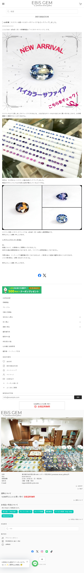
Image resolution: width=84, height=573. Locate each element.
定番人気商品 (7, 312)
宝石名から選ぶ (8, 317)
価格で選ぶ (6, 327)
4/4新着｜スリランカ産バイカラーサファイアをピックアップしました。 (31, 22)
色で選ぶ (6, 322)
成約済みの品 (7, 341)
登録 (78, 397)
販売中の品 (6, 337)
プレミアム (6, 307)
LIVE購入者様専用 (9, 346)
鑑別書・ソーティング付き (11, 351)
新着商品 (6, 302)
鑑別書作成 (6, 332)
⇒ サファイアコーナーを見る (11, 240)
